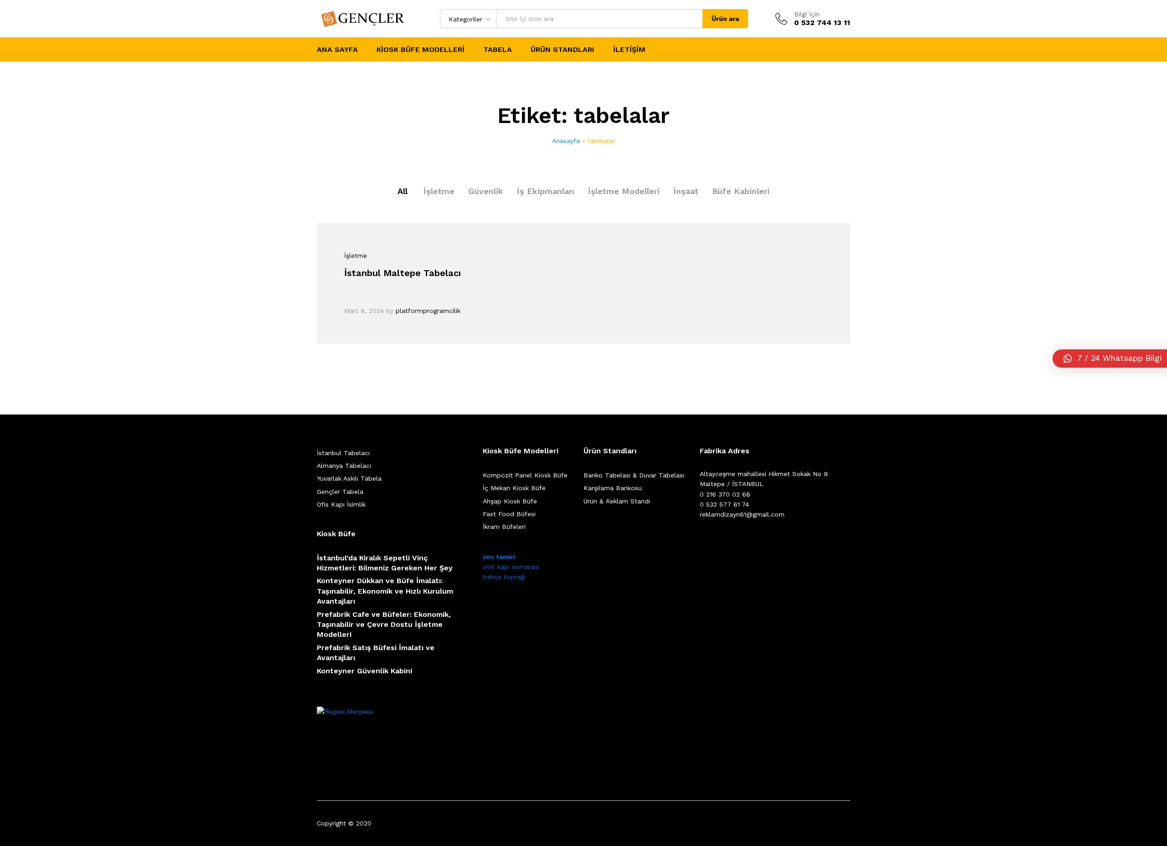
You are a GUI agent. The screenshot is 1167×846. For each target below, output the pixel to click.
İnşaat (685, 191)
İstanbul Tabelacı (343, 452)
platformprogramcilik (428, 310)
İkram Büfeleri (504, 526)
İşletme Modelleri (624, 191)
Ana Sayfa (337, 49)
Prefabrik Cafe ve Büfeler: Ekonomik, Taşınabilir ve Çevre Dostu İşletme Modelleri (384, 624)
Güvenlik (485, 191)
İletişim (629, 49)
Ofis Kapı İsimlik (341, 504)
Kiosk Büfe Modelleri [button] (421, 49)
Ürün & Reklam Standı (617, 501)
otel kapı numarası (511, 566)
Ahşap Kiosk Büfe (510, 501)
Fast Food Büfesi (509, 514)
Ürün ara (725, 18)
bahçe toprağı (504, 576)
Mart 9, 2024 (364, 310)
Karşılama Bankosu (613, 488)
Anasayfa (566, 140)
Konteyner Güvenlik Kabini (364, 671)
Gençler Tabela (340, 491)
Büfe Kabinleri (740, 191)
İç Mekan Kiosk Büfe (514, 488)
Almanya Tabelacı (344, 465)
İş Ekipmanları (545, 191)
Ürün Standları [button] (562, 49)
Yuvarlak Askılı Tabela (349, 478)
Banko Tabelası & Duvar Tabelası (634, 475)
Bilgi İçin (807, 14)
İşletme (438, 191)
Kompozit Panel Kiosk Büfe (525, 475)
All (403, 191)
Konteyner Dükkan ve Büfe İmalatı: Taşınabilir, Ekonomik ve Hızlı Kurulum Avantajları (385, 590)
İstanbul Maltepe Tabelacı (402, 272)
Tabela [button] (497, 49)
